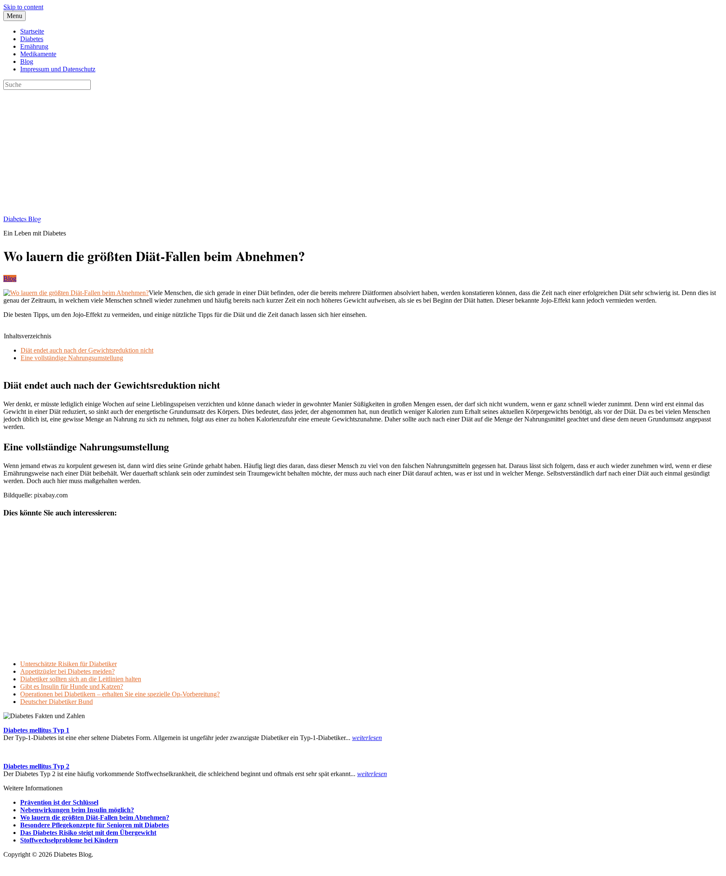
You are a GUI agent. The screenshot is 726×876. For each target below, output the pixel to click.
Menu (14, 15)
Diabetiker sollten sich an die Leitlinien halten (80, 678)
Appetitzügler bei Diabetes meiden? (67, 671)
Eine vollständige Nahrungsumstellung (72, 357)
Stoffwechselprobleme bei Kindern (69, 840)
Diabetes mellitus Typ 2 (36, 766)
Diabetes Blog (22, 218)
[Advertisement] (255, 148)
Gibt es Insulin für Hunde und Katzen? (71, 686)
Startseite (32, 31)
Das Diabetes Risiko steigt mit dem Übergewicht (88, 832)
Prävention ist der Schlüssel (59, 802)
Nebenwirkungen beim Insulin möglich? (77, 809)
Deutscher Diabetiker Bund (56, 701)
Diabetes (31, 38)
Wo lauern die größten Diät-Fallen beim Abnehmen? (94, 817)
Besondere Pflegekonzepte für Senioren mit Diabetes (94, 825)
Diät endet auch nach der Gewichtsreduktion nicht (87, 350)
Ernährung (34, 46)
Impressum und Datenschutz (57, 69)
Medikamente (38, 54)
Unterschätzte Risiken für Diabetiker (68, 663)
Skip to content (23, 6)
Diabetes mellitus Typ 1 (36, 730)
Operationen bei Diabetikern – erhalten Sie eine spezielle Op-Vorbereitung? (120, 694)
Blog (26, 61)
